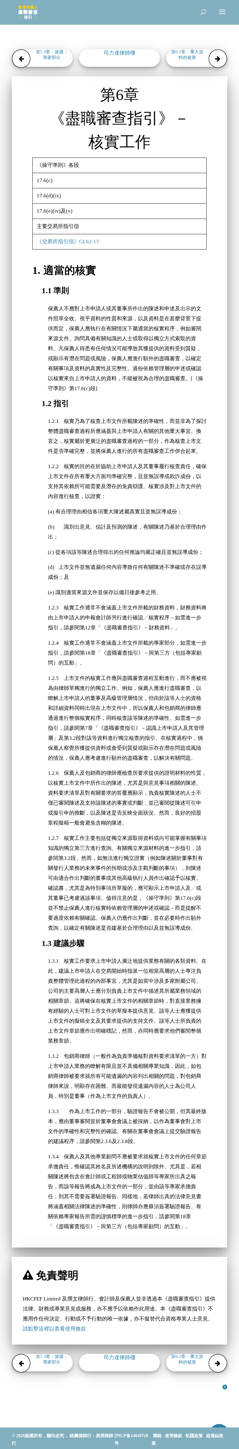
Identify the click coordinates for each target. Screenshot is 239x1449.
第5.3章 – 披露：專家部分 (52, 55)
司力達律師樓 (119, 53)
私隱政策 (194, 1435)
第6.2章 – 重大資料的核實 (187, 55)
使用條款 (173, 1435)
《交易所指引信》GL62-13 (68, 242)
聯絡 (157, 1435)
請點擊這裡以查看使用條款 (54, 1329)
